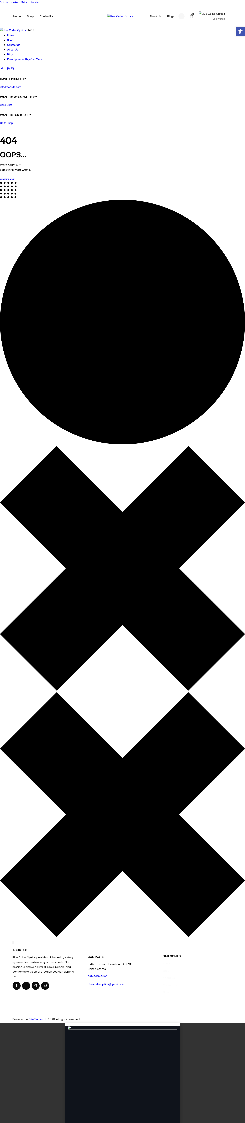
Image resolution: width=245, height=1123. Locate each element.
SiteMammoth (38, 1019)
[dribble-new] (8, 69)
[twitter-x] (5, 69)
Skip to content (10, 2)
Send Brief (6, 105)
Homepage (7, 179)
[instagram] (12, 69)
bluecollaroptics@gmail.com (106, 984)
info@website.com (10, 87)
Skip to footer (30, 2)
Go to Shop (6, 123)
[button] (240, 31)
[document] (122, 1073)
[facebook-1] (2, 69)
